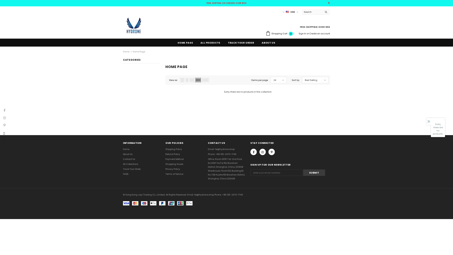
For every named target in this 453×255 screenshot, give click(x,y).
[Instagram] (262, 152)
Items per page (259, 80)
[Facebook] (253, 152)
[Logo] (133, 25)
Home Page (139, 51)
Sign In (303, 33)
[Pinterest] (271, 152)
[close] (329, 3)
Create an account (319, 33)
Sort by (295, 80)
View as (173, 80)
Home (126, 51)
